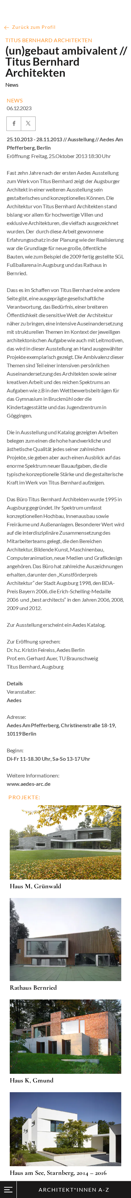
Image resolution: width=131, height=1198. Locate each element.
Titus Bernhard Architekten (48, 40)
